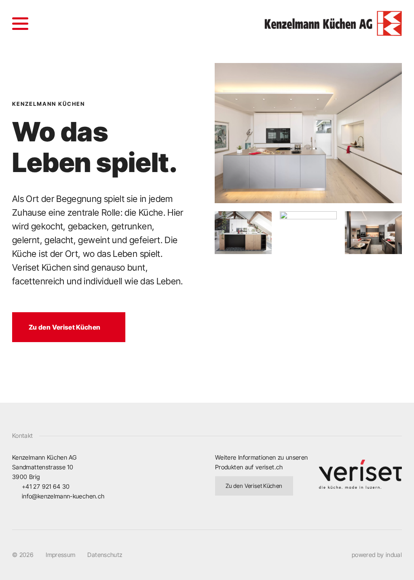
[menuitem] (60, 555)
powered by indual (377, 555)
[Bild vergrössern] (308, 133)
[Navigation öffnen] (20, 23)
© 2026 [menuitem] (23, 555)
